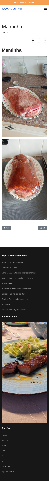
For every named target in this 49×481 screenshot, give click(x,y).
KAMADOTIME (12, 8)
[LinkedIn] (45, 40)
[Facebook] (33, 40)
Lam (3, 450)
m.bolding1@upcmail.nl (25, 2)
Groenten (6, 466)
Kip (3, 456)
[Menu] (45, 8)
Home (4, 435)
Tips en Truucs (8, 471)
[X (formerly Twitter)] (39, 40)
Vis (3, 461)
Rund (4, 445)
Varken (5, 440)
